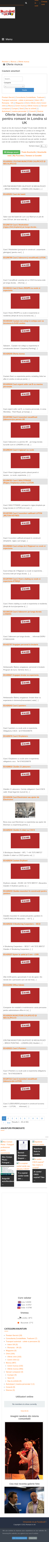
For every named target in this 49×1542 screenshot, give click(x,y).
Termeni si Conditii (34, 156)
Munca (13, 62)
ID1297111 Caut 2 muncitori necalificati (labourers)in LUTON (20, 1080)
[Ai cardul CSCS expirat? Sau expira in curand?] (39, 1163)
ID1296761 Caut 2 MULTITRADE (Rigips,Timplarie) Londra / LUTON (18, 481)
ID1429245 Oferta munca (14, 354)
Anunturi (5, 62)
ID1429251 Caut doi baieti (14, 194)
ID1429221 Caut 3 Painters (14, 1048)
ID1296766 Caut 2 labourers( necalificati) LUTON (24, 257)
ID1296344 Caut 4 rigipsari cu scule (18, 450)
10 (42, 1118)
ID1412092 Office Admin (13, 985)
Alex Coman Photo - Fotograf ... (7, 1160)
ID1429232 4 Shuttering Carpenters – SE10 (21, 924)
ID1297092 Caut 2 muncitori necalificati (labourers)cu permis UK (20, 418)
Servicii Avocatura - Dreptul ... (23, 1155)
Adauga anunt (12, 152)
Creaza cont (44, 3)
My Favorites (18, 156)
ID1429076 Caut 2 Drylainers (15, 736)
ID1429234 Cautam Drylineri (15, 860)
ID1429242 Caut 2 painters (14, 705)
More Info (33, 1538)
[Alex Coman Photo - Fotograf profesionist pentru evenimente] (7, 1147)
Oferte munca (23, 62)
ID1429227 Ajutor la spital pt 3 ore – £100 (21, 954)
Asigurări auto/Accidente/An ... (10, 1181)
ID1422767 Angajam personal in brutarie (20, 644)
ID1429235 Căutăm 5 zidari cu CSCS (19, 830)
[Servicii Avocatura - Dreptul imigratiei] (23, 1145)
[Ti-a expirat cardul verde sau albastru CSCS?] (23, 1166)
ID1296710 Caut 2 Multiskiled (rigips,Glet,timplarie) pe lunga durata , (20, 226)
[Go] (26, 3)
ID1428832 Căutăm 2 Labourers (17, 767)
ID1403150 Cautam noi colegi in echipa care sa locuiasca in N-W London (23, 322)
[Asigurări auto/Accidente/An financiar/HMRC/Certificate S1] (7, 1171)
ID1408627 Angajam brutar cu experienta (21, 675)
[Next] (4, 1123)
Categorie (7, 83)
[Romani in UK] (7, 12)
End (8, 1123)
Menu (8, 39)
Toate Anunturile (29, 152)
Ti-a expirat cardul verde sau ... (23, 1175)
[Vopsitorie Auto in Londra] (39, 1143)
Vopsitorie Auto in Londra (38, 1151)
